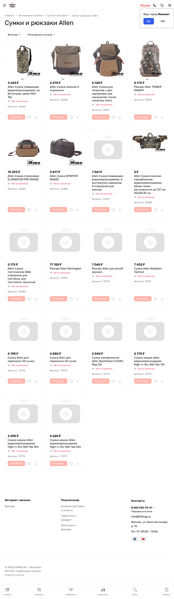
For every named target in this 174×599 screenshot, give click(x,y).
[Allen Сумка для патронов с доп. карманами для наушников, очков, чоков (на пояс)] (108, 59)
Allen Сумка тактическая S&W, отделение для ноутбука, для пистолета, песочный (22, 275)
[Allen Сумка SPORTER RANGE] (66, 148)
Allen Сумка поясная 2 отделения (64, 88)
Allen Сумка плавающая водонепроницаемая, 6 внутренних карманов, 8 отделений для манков (107, 182)
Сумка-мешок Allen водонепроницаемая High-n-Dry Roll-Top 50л (65, 443)
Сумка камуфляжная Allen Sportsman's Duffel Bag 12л (107, 361)
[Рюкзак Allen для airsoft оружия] (108, 241)
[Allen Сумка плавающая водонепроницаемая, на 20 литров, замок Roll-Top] (24, 59)
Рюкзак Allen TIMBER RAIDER (147, 88)
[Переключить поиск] (162, 5)
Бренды (10, 506)
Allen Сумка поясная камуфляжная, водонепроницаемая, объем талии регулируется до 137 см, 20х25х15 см (150, 184)
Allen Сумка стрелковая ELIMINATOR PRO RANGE (23, 177)
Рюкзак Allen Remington (65, 268)
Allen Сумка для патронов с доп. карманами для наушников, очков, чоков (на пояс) (104, 93)
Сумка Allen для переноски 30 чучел (21, 359)
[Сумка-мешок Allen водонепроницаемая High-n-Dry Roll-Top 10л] (150, 330)
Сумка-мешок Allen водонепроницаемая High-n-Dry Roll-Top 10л (149, 361)
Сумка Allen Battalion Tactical (148, 270)
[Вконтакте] (134, 539)
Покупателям (70, 500)
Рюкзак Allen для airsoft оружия (107, 270)
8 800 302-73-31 (141, 507)
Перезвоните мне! (141, 511)
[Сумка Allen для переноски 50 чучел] (66, 330)
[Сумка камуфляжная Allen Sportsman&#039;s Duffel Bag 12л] (108, 330)
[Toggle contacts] (155, 5)
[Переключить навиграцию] (4, 5)
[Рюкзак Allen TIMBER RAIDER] (150, 59)
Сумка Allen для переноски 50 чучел (63, 359)
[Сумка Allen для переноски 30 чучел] (24, 330)
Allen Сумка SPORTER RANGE (64, 177)
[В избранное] (29, 117)
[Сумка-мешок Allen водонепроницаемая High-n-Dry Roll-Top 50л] (66, 412)
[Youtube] (143, 539)
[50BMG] (12, 5)
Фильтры (13, 34)
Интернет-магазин (17, 500)
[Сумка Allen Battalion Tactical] (150, 241)
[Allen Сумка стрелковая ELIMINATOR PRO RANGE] (24, 148)
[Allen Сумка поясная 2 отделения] (66, 59)
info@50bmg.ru (141, 516)
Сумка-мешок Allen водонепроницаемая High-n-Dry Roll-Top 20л (23, 443)
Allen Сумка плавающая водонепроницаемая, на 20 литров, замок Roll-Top (24, 92)
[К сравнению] (35, 117)
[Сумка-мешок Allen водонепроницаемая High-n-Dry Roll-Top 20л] (24, 412)
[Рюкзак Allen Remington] (66, 241)
